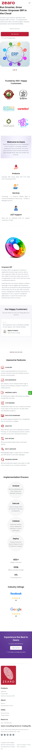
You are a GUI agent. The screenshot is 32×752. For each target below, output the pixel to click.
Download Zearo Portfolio (7, 705)
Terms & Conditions (21, 744)
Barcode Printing (5, 713)
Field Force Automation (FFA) (8, 696)
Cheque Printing (5, 715)
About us (3, 703)
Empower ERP (4, 693)
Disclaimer (23, 746)
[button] (10, 352)
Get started (16, 648)
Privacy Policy (12, 38)
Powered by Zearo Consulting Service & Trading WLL (8, 746)
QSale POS (3, 691)
